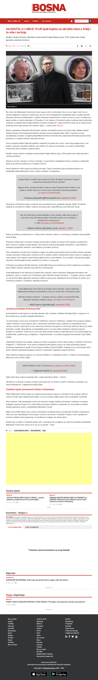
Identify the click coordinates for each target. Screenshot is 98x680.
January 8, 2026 (68, 198)
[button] (90, 53)
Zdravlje (40, 626)
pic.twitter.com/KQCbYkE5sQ (52, 223)
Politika (35, 21)
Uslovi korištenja (71, 631)
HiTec (39, 631)
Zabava (39, 645)
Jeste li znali (41, 619)
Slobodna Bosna (49, 668)
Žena (38, 640)
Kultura (39, 624)
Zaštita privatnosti (72, 633)
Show (39, 635)
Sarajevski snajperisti (45, 656)
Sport (10, 633)
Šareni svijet (41, 649)
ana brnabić (36, 430)
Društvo (11, 642)
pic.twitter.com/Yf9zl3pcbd (64, 300)
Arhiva (67, 619)
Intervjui (11, 626)
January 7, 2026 (65, 228)
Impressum (69, 628)
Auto (38, 633)
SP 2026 (39, 652)
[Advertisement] (49, 459)
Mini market (12, 645)
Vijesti (26, 21)
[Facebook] (69, 636)
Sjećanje (40, 621)
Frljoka (39, 647)
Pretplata (68, 624)
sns (44, 430)
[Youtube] (76, 636)
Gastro (39, 628)
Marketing (69, 621)
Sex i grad (40, 638)
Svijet (10, 640)
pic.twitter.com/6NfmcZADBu (64, 366)
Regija (10, 635)
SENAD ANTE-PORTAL (45, 654)
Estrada (39, 642)
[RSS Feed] (66, 636)
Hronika (11, 628)
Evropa (10, 638)
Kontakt (68, 626)
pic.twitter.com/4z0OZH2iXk (49, 193)
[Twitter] (72, 636)
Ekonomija (12, 631)
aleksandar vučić (21, 430)
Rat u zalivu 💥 (14, 21)
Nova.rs (60, 126)
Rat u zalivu (12, 619)
